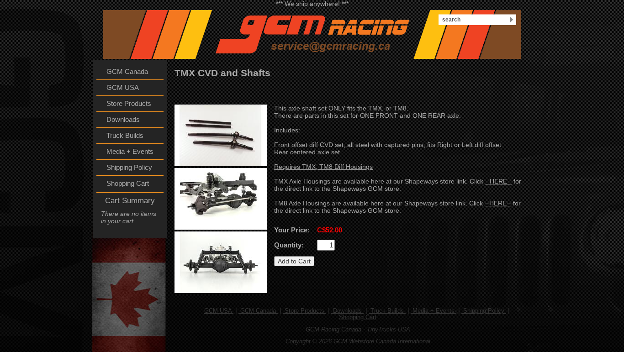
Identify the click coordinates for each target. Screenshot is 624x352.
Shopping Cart (357, 317)
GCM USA (218, 311)
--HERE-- (498, 181)
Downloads (347, 311)
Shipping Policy (483, 311)
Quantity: (289, 245)
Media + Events (433, 311)
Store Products (304, 311)
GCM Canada (258, 311)
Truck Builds (387, 311)
